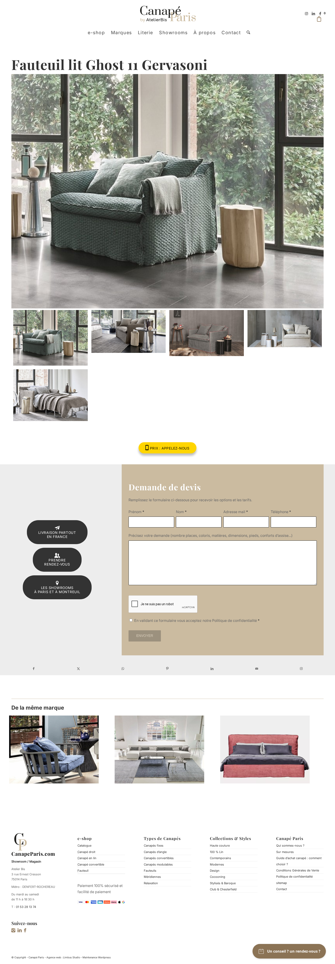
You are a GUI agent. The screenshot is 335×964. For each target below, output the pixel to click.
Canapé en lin (86, 858)
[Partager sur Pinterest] (167, 668)
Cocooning (217, 877)
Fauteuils (150, 870)
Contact (281, 889)
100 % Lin (216, 852)
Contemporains (220, 858)
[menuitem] (96, 32)
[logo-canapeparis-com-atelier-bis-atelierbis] (167, 13)
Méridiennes (152, 877)
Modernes (217, 864)
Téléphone (281, 511)
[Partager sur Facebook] (33, 668)
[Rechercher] (247, 32)
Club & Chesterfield (223, 889)
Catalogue (84, 845)
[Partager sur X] (78, 668)
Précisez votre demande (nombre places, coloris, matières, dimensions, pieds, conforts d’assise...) (211, 535)
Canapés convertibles (159, 858)
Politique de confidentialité (294, 876)
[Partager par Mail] (256, 668)
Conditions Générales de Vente (297, 870)
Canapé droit (86, 852)
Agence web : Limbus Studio (63, 957)
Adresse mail (235, 511)
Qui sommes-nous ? (290, 845)
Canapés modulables (158, 864)
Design (214, 870)
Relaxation (151, 883)
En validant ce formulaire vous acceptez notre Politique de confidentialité (197, 620)
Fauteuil (82, 870)
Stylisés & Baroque (223, 883)
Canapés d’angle (155, 852)
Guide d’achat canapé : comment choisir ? (299, 861)
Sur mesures (285, 852)
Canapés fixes (153, 845)
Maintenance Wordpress (96, 957)
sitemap (281, 883)
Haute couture (220, 845)
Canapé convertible (90, 864)
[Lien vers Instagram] (306, 13)
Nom (181, 511)
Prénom (136, 511)
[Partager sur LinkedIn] (212, 668)
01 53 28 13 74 (26, 907)
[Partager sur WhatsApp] (122, 668)
